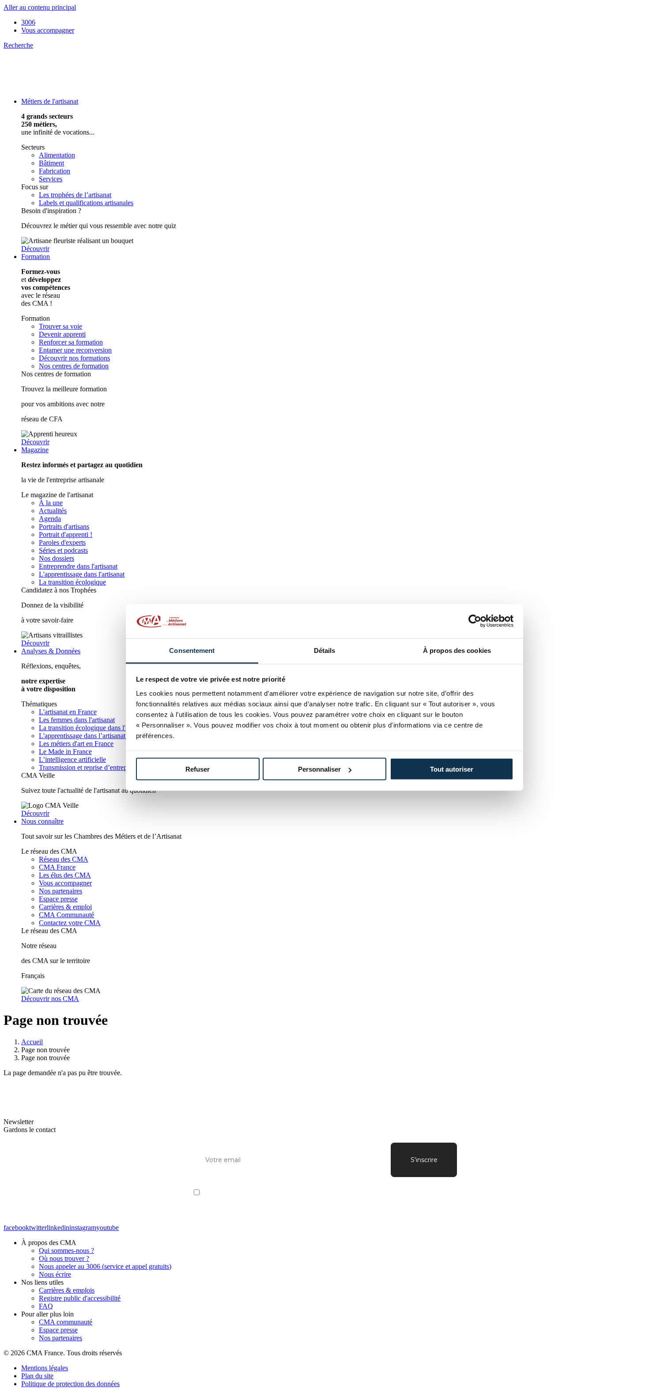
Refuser (197, 769)
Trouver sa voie (60, 326)
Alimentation (57, 155)
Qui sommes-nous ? (66, 1250)
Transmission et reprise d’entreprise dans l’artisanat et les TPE (125, 767)
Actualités (53, 510)
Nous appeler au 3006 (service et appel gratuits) (105, 1266)
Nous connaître (42, 821)
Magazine (35, 450)
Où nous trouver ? (64, 1258)
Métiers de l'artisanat (49, 101)
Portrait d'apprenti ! (65, 534)
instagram (82, 1227)
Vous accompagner (47, 30)
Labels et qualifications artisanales (86, 202)
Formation (35, 256)
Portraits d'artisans (64, 526)
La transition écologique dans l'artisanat (93, 727)
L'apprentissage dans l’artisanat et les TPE (97, 735)
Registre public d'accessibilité (80, 1298)
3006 (28, 22)
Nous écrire (55, 1274)
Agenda (50, 518)
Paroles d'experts (62, 542)
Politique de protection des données (70, 1384)
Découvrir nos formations (74, 358)
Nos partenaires (60, 891)
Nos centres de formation (74, 366)
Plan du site (37, 1376)
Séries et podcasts (63, 550)
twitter (38, 1227)
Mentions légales (44, 1368)
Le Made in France (65, 751)
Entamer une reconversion (75, 350)
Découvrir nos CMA (50, 998)
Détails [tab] (325, 650)
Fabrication (54, 171)
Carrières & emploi (65, 907)
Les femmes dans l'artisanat (77, 720)
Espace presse (58, 899)
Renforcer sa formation (71, 342)
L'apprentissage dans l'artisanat (82, 574)
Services (50, 179)
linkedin (58, 1227)
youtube (107, 1227)
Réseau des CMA (63, 859)
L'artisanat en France (68, 712)
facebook (16, 1227)
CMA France (57, 867)
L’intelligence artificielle (72, 759)
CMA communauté (65, 1322)
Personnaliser (319, 769)
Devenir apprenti (62, 334)
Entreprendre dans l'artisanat (78, 566)
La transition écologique (72, 582)
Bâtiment (51, 163)
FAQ (46, 1306)
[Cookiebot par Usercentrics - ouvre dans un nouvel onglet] (474, 621)
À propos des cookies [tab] (457, 650)
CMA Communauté (66, 915)
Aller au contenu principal (40, 7)
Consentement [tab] (192, 650)
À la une (51, 502)
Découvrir (35, 248)
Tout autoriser (451, 769)
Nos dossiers (56, 558)
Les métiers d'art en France (76, 743)
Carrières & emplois (66, 1290)
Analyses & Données (50, 651)
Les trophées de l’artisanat (75, 195)
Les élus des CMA (65, 875)
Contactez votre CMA (70, 922)
